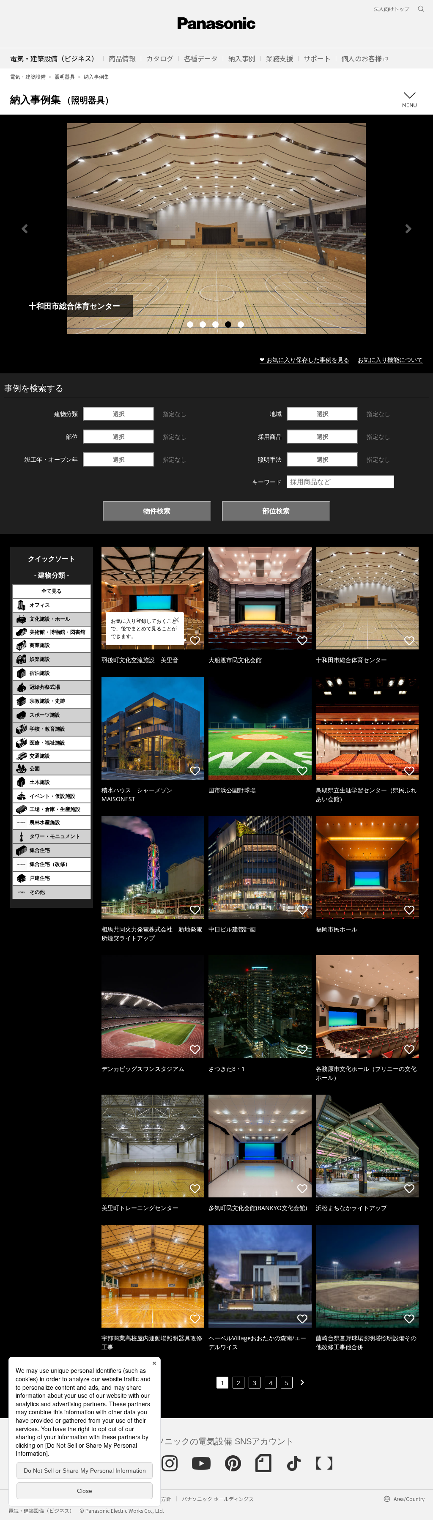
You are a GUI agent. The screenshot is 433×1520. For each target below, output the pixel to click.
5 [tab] (242, 325)
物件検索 (156, 510)
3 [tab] (216, 325)
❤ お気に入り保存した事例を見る (304, 360)
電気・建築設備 (28, 76)
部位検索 (276, 510)
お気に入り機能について (390, 360)
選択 (119, 414)
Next (408, 228)
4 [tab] (229, 325)
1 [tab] (191, 325)
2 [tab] (204, 325)
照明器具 (65, 76)
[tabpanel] (216, 228)
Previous (24, 228)
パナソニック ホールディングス (218, 1498)
